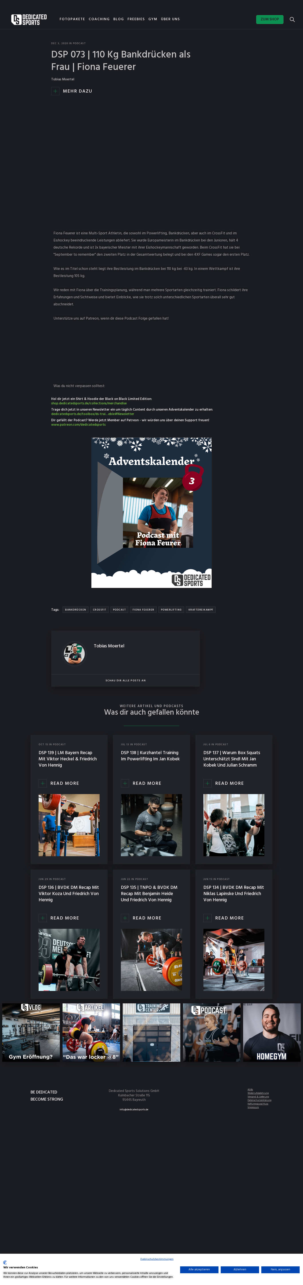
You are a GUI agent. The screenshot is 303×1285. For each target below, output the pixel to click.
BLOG (118, 19)
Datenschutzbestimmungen (156, 1259)
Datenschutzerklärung (260, 1100)
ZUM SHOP (270, 19)
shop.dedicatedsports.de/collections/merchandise (89, 403)
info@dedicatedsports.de (134, 1109)
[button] (120, 20)
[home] (29, 19)
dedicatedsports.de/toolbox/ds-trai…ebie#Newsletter (92, 414)
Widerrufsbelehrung (258, 1093)
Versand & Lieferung (258, 1097)
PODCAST (79, 43)
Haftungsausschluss (258, 1104)
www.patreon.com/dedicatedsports (78, 424)
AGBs (250, 1089)
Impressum (253, 1107)
